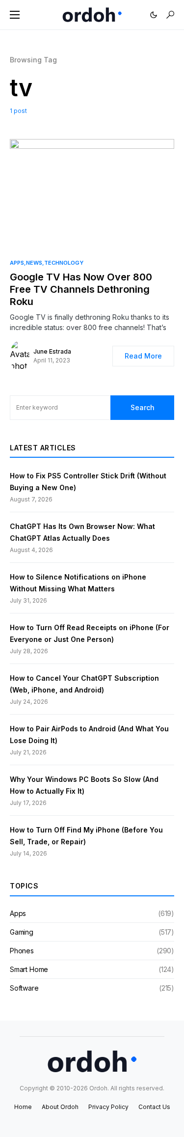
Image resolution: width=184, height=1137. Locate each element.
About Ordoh (60, 1106)
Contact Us (154, 1106)
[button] (15, 15)
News (34, 262)
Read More (143, 356)
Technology (63, 262)
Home (23, 1106)
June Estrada (52, 351)
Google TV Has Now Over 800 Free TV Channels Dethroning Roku (81, 289)
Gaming (21, 932)
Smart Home (29, 969)
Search (143, 407)
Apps (17, 262)
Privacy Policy (108, 1106)
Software (24, 988)
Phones (22, 950)
